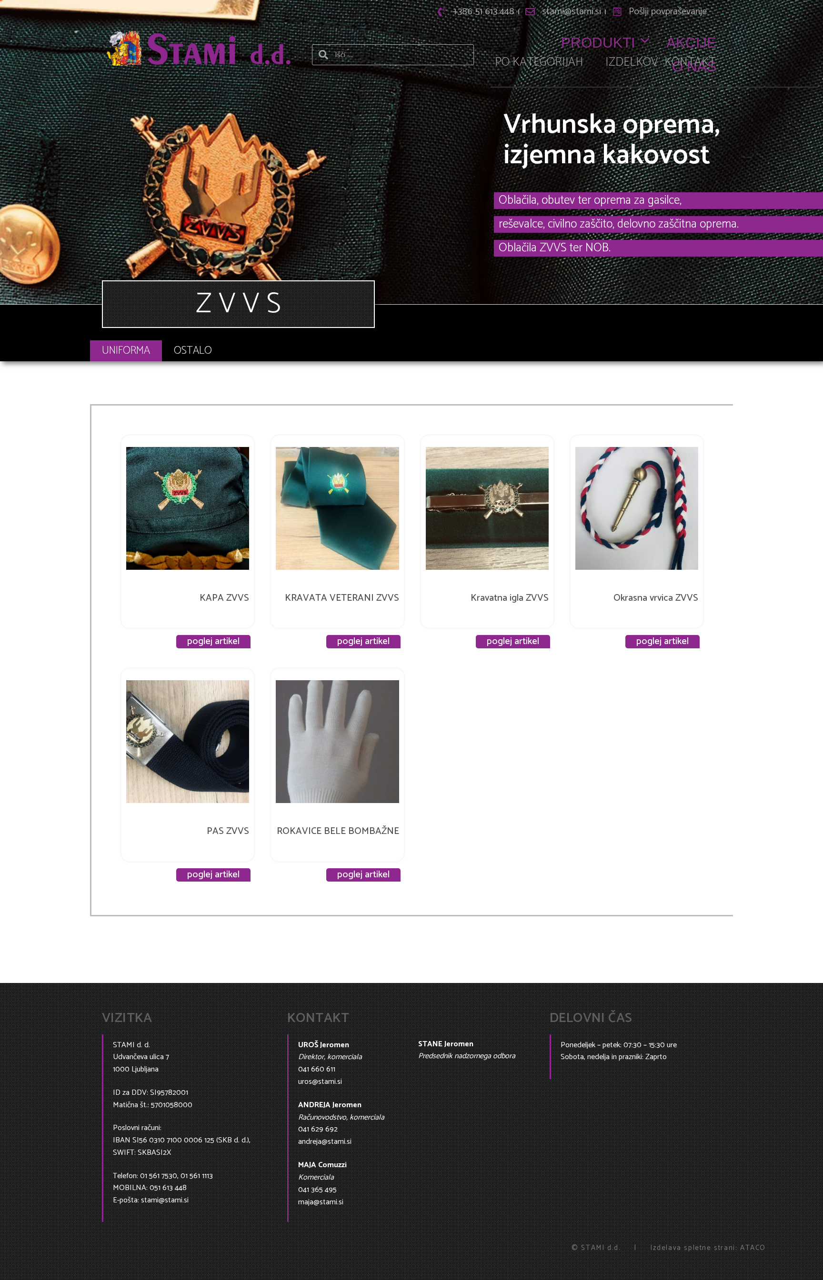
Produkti (598, 42)
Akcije (691, 42)
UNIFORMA (126, 350)
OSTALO (193, 350)
